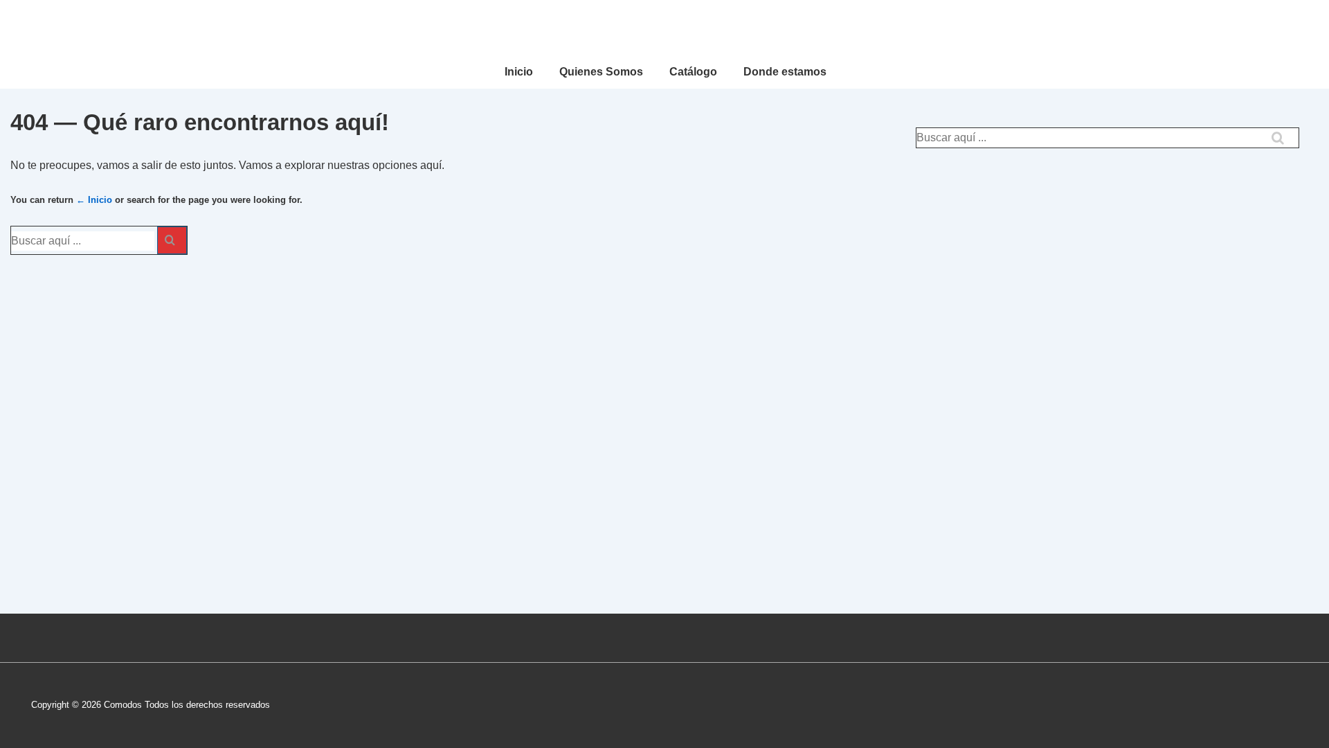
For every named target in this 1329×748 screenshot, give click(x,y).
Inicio (519, 72)
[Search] (172, 240)
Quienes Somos (601, 72)
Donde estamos (784, 72)
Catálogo (693, 72)
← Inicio (94, 200)
